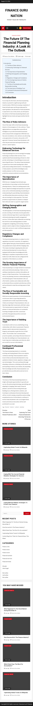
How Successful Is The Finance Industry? (13, 527)
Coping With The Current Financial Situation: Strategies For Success (14, 475)
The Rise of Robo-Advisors (13, 65)
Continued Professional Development (16, 90)
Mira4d (4, 566)
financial (7, 407)
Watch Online (27, 28)
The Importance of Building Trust (15, 88)
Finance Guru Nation (9, 56)
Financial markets (7, 555)
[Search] (17, 28)
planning (22, 407)
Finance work (6, 552)
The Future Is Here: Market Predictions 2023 (9, 412)
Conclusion (9, 92)
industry (12, 407)
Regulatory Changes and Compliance (16, 78)
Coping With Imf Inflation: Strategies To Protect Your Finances (15, 503)
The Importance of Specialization (15, 71)
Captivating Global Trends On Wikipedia (15, 447)
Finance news (6, 549)
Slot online (5, 573)
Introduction (7, 63)
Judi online (5, 575)
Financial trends (16, 35)
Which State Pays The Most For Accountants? (14, 530)
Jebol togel (5, 568)
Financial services (7, 558)
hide (19, 60)
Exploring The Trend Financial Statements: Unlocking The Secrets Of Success (24, 414)
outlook (17, 407)
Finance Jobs (6, 546)
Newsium (21, 704)
